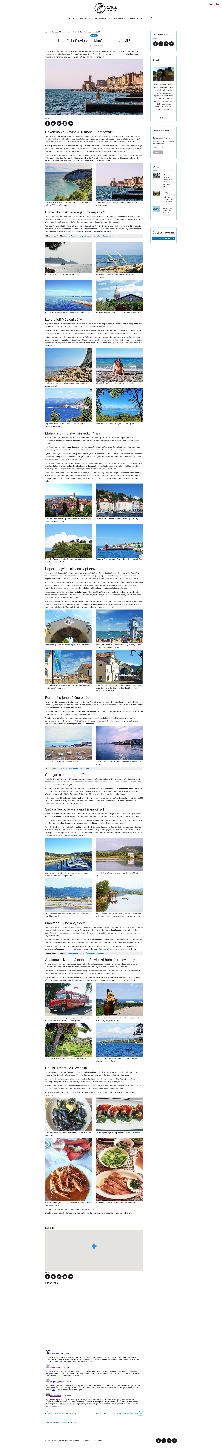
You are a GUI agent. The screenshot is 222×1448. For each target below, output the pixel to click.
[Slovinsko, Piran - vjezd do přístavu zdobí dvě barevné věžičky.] (119, 540)
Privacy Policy (85, 1440)
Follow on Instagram (164, 239)
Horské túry (137, 18)
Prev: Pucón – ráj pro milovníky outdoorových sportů (62, 1412)
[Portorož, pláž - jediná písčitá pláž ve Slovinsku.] (68, 743)
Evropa (84, 18)
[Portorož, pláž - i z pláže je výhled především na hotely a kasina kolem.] (119, 743)
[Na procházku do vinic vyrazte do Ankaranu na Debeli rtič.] (68, 1039)
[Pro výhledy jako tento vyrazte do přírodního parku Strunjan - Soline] (119, 854)
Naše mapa (119, 18)
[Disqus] (94, 1316)
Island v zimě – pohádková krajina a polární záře (168, 211)
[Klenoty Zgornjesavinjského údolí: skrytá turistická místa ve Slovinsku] (156, 193)
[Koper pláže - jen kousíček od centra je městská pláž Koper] (68, 626)
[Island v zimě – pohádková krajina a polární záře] (156, 209)
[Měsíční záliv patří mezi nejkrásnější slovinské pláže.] (119, 364)
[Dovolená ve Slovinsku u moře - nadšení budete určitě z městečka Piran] (119, 182)
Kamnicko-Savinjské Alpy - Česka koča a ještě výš (84, 953)
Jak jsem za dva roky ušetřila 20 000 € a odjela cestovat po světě (168, 180)
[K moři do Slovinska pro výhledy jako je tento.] (68, 257)
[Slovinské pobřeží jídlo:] (68, 1114)
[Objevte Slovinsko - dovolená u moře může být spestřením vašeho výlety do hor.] (68, 405)
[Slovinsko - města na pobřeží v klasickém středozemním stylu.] (119, 295)
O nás (94, 1440)
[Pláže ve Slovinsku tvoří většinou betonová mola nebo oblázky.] (68, 295)
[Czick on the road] (105, 8)
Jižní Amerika (100, 18)
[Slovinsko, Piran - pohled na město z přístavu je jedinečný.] (119, 500)
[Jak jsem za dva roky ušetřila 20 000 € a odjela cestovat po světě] (156, 175)
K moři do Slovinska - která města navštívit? (61, 1423)
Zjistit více (163, 118)
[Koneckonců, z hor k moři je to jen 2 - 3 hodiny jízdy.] (119, 405)
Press (100, 1440)
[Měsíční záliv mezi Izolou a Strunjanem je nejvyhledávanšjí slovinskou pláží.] (68, 364)
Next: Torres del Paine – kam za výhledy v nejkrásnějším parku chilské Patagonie (119, 1413)
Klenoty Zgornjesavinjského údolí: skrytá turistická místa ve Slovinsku (170, 197)
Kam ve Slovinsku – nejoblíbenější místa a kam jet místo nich (88, 236)
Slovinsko (94, 35)
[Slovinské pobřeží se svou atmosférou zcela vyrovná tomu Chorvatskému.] (119, 257)
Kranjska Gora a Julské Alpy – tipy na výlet (72, 768)
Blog (72, 18)
